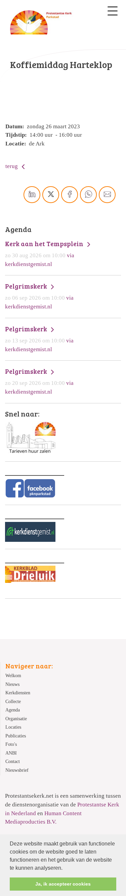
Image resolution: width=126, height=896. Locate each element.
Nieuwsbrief (17, 770)
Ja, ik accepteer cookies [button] (63, 884)
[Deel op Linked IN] (32, 194)
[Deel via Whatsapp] (88, 194)
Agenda (12, 709)
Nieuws (12, 684)
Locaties (13, 727)
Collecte (13, 701)
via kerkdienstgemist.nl (45, 253)
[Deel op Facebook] (69, 194)
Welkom (13, 675)
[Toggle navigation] (113, 11)
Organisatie (16, 718)
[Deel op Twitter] (50, 194)
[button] (65, 868)
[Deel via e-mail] (107, 194)
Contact (12, 761)
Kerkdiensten (17, 692)
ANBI (11, 753)
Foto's (11, 744)
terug (12, 166)
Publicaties (15, 735)
